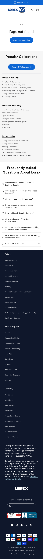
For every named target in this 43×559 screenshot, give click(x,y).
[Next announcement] (38, 2)
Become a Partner (11, 432)
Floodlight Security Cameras (11, 119)
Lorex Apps (9, 354)
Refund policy (19, 550)
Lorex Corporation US (20, 547)
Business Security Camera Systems (13, 85)
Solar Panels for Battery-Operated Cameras (16, 155)
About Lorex (9, 400)
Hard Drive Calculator (12, 375)
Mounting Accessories (9, 147)
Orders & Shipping (11, 281)
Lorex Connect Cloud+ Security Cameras (15, 110)
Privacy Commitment (12, 416)
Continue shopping (21, 40)
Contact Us (9, 395)
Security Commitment (13, 421)
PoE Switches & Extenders (10, 149)
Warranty (8, 287)
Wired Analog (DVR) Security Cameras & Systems (18, 91)
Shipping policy (29, 554)
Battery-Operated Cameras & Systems (14, 121)
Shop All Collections (20, 67)
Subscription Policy (11, 271)
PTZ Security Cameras (9, 96)
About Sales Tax (10, 302)
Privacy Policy (9, 266)
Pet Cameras (6, 124)
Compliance (9, 359)
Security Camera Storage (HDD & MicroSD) (16, 141)
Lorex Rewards (10, 405)
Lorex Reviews (10, 426)
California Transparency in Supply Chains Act (20, 313)
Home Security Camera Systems (12, 82)
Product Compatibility (12, 349)
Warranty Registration (12, 338)
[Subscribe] (33, 506)
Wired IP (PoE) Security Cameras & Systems (16, 88)
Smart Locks (6, 127)
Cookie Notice (10, 297)
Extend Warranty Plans (13, 343)
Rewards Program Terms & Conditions (18, 292)
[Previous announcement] (4, 2)
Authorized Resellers (12, 437)
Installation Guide (11, 370)
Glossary (8, 364)
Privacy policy (30, 550)
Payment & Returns (11, 276)
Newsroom (9, 411)
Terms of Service (11, 260)
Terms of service (16, 554)
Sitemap (8, 380)
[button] (4, 9)
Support (7, 333)
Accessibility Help (11, 308)
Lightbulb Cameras (8, 116)
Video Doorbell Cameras (10, 113)
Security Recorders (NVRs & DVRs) (13, 94)
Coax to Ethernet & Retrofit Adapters (14, 152)
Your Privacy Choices (12, 318)
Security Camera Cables (10, 144)
